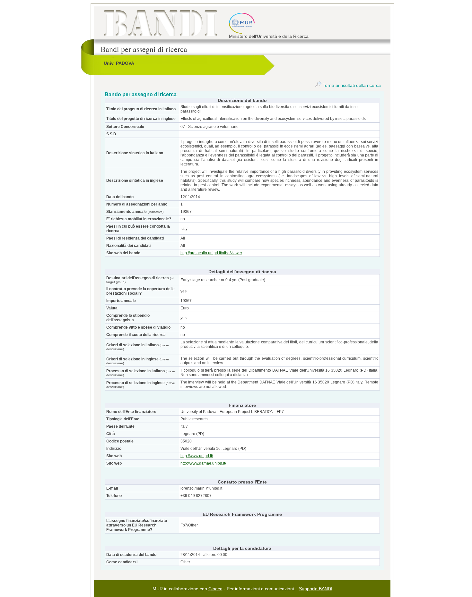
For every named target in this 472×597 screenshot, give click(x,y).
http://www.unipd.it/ (196, 456)
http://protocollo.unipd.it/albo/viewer (211, 253)
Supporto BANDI (315, 588)
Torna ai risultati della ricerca (351, 85)
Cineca (215, 588)
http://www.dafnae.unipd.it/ (203, 463)
